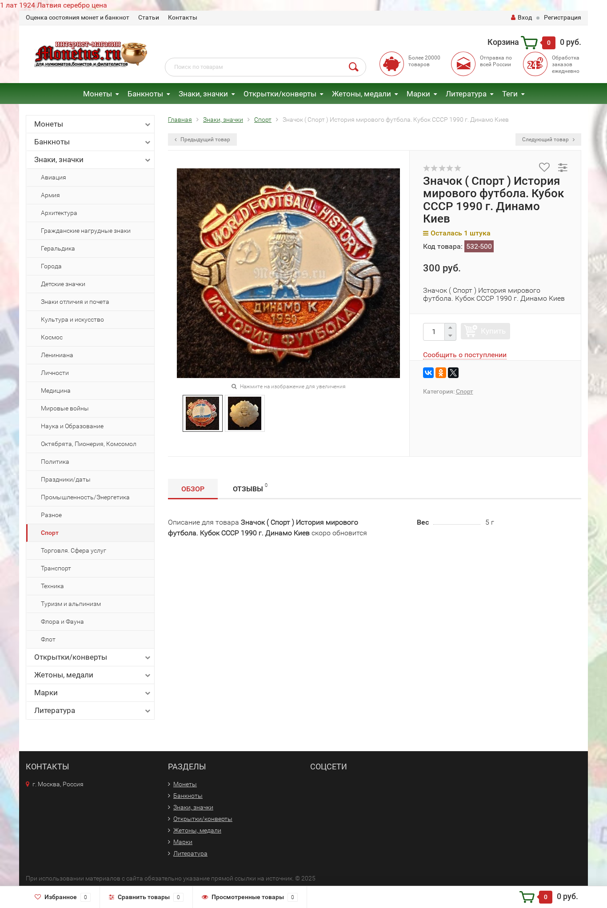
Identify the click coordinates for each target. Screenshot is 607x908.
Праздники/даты (66, 479)
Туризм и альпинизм (71, 603)
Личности (55, 372)
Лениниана (57, 354)
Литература (466, 93)
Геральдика (58, 248)
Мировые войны (65, 408)
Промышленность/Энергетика (85, 497)
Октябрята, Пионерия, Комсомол (88, 443)
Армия (50, 195)
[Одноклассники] (440, 372)
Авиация (53, 177)
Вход (525, 17)
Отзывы (250, 487)
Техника (52, 585)
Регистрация (562, 17)
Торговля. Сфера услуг (73, 550)
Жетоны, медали (361, 93)
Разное (51, 514)
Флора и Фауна (62, 621)
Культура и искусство (72, 319)
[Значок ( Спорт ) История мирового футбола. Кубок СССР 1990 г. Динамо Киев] (202, 413)
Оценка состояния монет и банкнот (77, 17)
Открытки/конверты (280, 93)
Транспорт (56, 568)
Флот (48, 639)
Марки (418, 93)
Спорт (50, 532)
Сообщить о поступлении (465, 354)
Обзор (192, 489)
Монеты (97, 93)
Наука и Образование (72, 426)
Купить (493, 331)
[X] (453, 372)
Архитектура (59, 212)
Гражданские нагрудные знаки (86, 230)
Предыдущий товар (204, 139)
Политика (55, 461)
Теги (510, 93)
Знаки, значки (203, 93)
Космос (52, 337)
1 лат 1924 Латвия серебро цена (53, 5)
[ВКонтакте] (428, 372)
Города (51, 266)
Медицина (56, 390)
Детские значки (63, 283)
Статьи (148, 17)
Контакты (182, 17)
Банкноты (145, 93)
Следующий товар (546, 139)
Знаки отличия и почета (75, 301)
